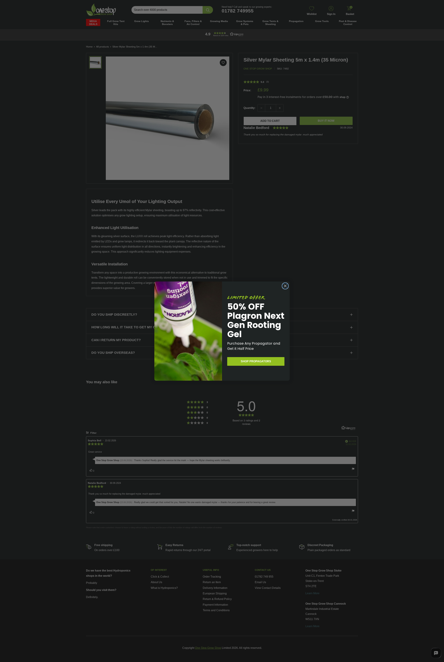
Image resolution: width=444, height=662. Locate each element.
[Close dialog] (285, 286)
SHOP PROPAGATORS (256, 361)
